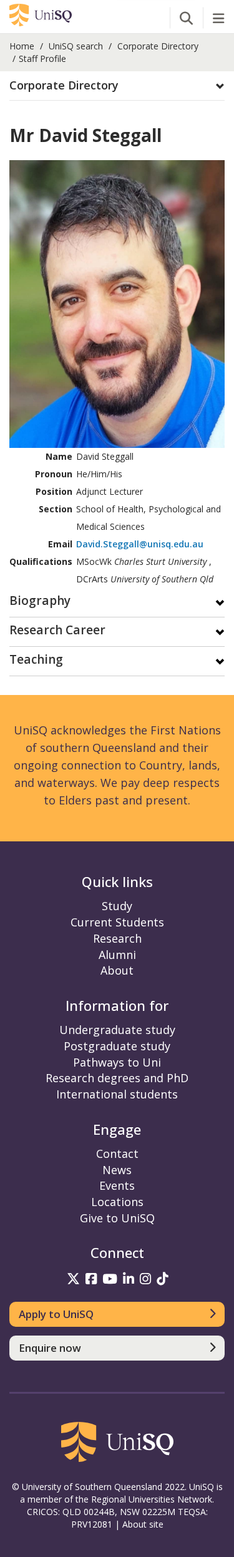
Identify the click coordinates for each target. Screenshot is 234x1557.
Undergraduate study (117, 1029)
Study (117, 905)
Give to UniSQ (117, 1217)
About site (142, 1524)
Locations (117, 1201)
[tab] (117, 86)
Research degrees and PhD (117, 1077)
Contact (117, 1153)
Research (117, 938)
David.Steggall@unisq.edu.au (139, 544)
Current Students (117, 922)
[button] (117, 85)
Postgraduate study (117, 1045)
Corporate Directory (157, 46)
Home (21, 46)
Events (117, 1185)
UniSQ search (76, 46)
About (117, 970)
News (117, 1169)
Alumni (117, 954)
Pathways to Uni (117, 1062)
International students (117, 1094)
